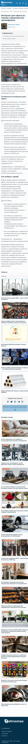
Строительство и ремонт (8, 637)
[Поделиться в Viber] (22, 402)
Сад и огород (6, 469)
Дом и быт (5, 662)
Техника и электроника (8, 540)
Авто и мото (5, 445)
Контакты (4, 735)
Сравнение (20, 3)
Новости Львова (6, 8)
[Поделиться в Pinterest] (15, 402)
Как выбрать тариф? (9, 38)
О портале (4, 733)
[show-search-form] (17, 3)
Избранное (23, 3)
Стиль (4, 492)
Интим (4, 421)
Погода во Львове (17, 8)
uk (26, 2)
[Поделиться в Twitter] (11, 402)
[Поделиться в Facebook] (8, 402)
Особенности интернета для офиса (14, 36)
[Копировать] (15, 410)
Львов (3, 4)
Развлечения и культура (8, 564)
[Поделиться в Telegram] (18, 402)
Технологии (5, 686)
